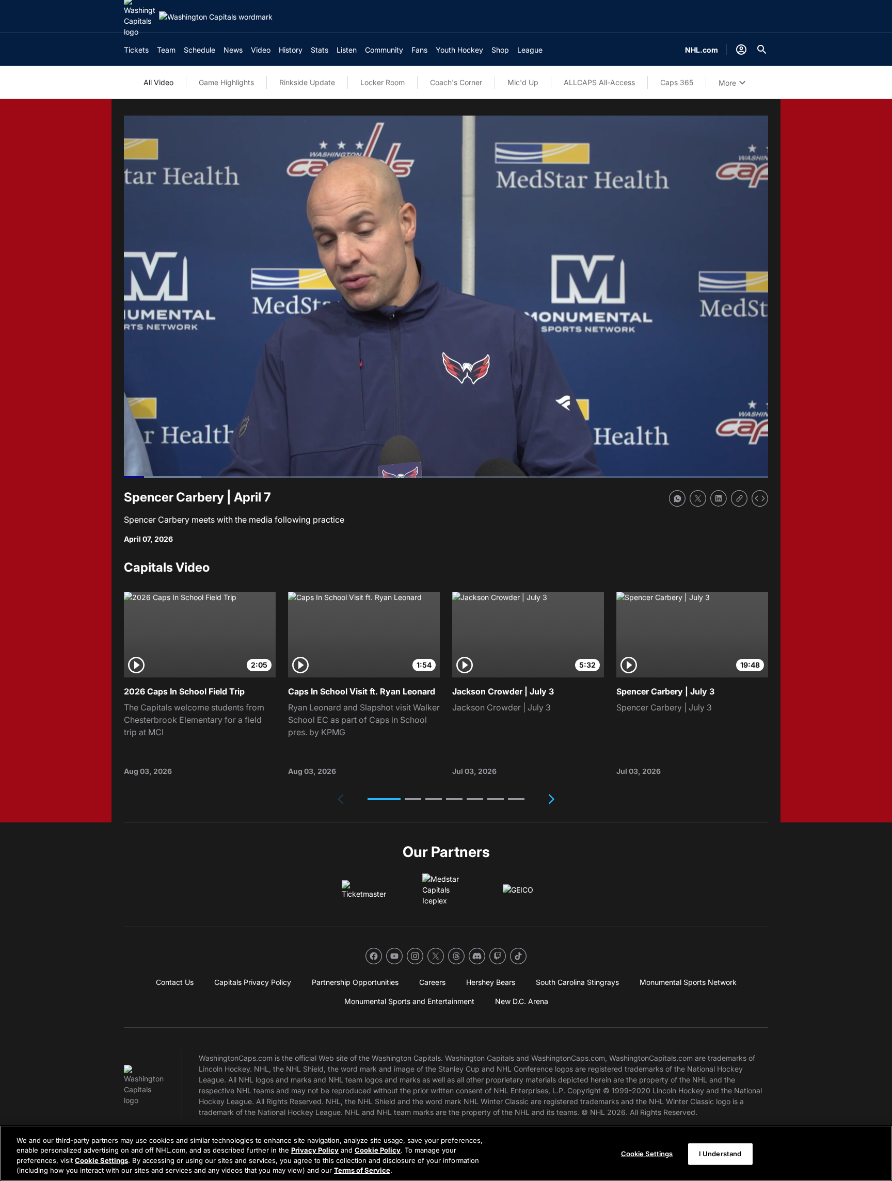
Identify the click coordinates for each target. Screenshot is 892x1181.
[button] (384, 799)
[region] (446, 1153)
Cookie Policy (378, 1150)
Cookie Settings (101, 1160)
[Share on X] (698, 498)
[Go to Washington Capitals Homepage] (216, 16)
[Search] (762, 49)
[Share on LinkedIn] (718, 498)
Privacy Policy (315, 1150)
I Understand (720, 1154)
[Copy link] (739, 498)
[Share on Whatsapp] (677, 498)
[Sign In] (741, 49)
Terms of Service (362, 1170)
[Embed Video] (760, 498)
